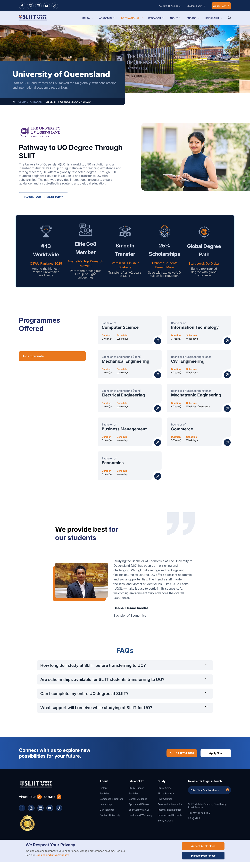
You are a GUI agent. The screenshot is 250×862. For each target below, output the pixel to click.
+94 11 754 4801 (184, 753)
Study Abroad (165, 820)
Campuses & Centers (111, 798)
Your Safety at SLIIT (140, 809)
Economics (113, 462)
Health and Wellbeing (140, 815)
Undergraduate (33, 356)
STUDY (86, 18)
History (103, 787)
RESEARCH (154, 18)
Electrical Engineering (123, 395)
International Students (170, 815)
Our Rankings (107, 809)
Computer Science (120, 327)
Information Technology (195, 327)
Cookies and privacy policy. (53, 855)
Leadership (106, 804)
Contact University (110, 815)
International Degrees (169, 809)
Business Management (124, 429)
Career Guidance (138, 798)
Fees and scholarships (170, 804)
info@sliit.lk (194, 818)
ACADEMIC (105, 18)
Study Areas (164, 787)
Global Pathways (30, 101)
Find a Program (166, 793)
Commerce (182, 429)
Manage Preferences (203, 855)
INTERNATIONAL (130, 18)
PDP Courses (165, 798)
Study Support (137, 787)
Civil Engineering (187, 361)
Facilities (104, 793)
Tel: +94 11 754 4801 (199, 812)
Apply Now (219, 5)
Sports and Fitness (139, 804)
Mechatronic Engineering (196, 395)
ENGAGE (191, 18)
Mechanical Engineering (125, 361)
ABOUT (174, 18)
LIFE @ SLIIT (212, 18)
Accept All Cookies (203, 846)
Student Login (194, 5)
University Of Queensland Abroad (68, 101)
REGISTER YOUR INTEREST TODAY (43, 196)
